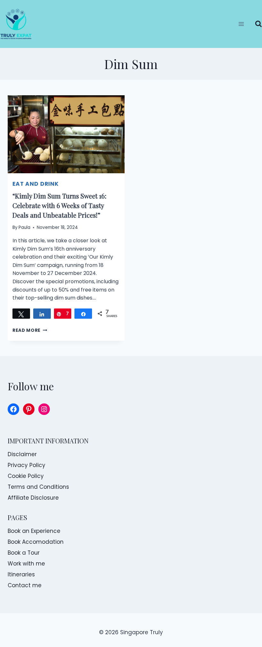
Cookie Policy (26, 476)
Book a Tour (24, 553)
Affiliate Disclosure (33, 498)
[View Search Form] (256, 23)
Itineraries (21, 574)
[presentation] (66, 134)
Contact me (25, 585)
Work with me (26, 563)
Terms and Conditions (38, 487)
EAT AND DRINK (35, 184)
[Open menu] (241, 24)
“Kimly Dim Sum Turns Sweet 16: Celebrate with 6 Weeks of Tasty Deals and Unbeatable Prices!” (59, 205)
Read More (29, 330)
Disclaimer (22, 454)
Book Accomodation (36, 542)
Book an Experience (34, 531)
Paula (24, 227)
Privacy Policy (26, 465)
